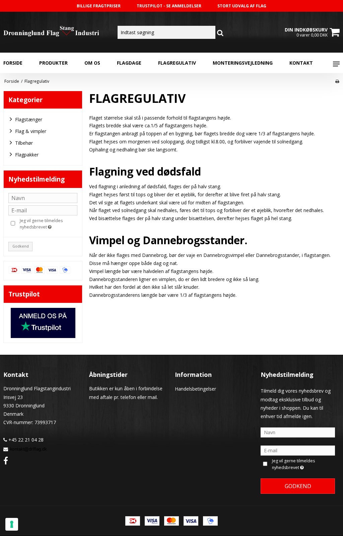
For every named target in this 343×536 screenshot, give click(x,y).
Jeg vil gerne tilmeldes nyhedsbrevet (48, 223)
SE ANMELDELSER (183, 6)
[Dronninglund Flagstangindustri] (57, 32)
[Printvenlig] (337, 81)
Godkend (20, 246)
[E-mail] (298, 450)
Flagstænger (28, 119)
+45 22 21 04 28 (25, 440)
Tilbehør (24, 143)
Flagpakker (27, 154)
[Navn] (298, 432)
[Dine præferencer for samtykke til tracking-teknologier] (11, 524)
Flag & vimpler (30, 131)
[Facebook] (5, 460)
